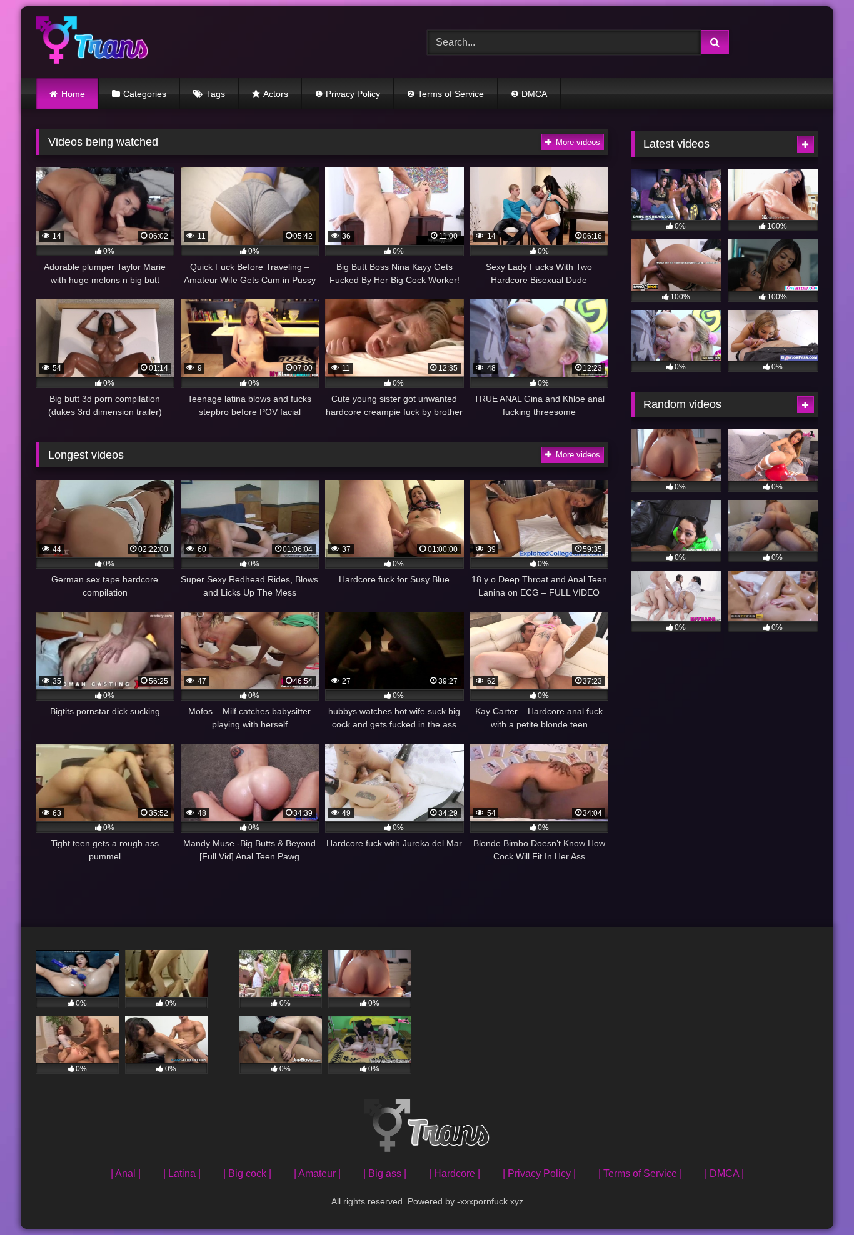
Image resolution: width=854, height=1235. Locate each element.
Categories (144, 94)
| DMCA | (724, 1173)
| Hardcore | (454, 1173)
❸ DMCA (529, 94)
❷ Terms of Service (445, 94)
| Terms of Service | (640, 1173)
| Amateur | (317, 1173)
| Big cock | (247, 1173)
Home (73, 94)
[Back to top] (815, 1198)
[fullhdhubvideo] (92, 42)
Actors (275, 94)
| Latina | (182, 1173)
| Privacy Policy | (539, 1173)
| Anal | (126, 1173)
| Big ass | (384, 1173)
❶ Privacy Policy (347, 94)
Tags (215, 94)
